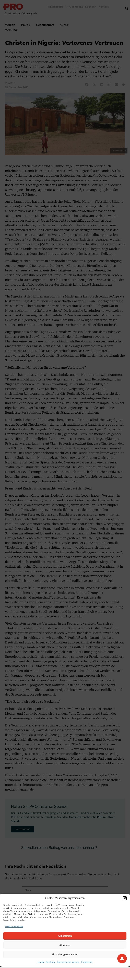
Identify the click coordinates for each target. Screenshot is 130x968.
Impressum (86, 962)
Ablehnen (64, 945)
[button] (124, 898)
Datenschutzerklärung (68, 962)
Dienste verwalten (14, 926)
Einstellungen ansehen (65, 954)
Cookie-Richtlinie (46, 962)
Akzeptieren (65, 936)
